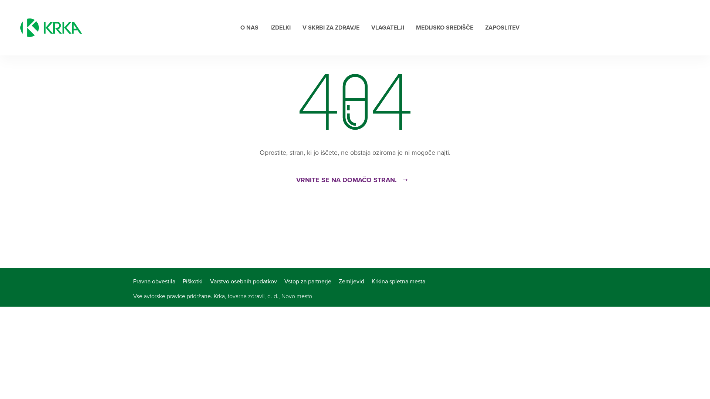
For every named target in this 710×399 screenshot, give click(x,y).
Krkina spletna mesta (398, 281)
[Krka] (51, 27)
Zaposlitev (502, 27)
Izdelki (280, 27)
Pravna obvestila (154, 281)
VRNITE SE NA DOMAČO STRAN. (346, 180)
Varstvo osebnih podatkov (243, 281)
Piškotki (193, 281)
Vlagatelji (387, 27)
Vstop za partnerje (307, 281)
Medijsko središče (444, 27)
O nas (249, 27)
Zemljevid (351, 281)
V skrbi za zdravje (330, 27)
